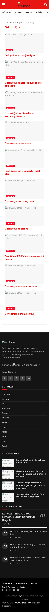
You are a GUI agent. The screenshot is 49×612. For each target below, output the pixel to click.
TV (3, 403)
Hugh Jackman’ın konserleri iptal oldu (22, 172)
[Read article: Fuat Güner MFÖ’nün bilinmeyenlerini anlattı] (24, 243)
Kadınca (6, 408)
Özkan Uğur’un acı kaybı (18, 143)
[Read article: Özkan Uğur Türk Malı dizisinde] (24, 274)
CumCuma (9, 22)
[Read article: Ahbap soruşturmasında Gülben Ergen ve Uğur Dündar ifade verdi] (8, 485)
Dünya (5, 413)
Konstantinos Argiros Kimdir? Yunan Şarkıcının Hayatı (18, 517)
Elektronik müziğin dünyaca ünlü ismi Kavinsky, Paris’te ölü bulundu (31, 474)
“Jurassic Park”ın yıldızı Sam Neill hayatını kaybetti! (30, 495)
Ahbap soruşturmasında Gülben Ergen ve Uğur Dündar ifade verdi (30, 485)
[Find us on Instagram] (16, 378)
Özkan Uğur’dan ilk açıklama (20, 201)
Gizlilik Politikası (8, 587)
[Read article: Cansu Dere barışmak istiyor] (24, 301)
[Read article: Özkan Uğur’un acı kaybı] (24, 131)
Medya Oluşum (22, 596)
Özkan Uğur (31, 22)
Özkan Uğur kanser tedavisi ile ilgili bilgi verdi (23, 84)
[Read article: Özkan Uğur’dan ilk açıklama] (24, 189)
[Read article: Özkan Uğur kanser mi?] (24, 216)
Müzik (39, 12)
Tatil (4, 436)
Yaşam (5, 399)
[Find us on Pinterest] (22, 378)
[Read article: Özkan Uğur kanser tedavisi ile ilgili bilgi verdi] (24, 70)
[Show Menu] (3, 4)
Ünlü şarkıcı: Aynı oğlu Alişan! (20, 55)
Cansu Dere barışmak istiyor (20, 313)
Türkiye (5, 417)
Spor (4, 441)
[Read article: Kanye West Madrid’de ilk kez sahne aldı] (8, 463)
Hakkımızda (21, 583)
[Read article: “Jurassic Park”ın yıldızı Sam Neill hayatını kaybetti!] (8, 497)
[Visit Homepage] (24, 4)
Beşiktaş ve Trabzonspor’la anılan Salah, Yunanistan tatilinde (28, 559)
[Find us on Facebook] (4, 378)
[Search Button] (45, 4)
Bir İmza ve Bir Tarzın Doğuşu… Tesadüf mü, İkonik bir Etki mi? (27, 546)
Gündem (6, 12)
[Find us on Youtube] (28, 378)
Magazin (20, 22)
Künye (34, 583)
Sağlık (4, 446)
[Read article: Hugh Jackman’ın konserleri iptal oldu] (24, 158)
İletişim (23, 587)
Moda (28, 12)
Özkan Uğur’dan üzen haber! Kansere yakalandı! (20, 115)
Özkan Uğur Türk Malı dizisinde (21, 286)
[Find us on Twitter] (10, 378)
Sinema (5, 427)
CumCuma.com (23, 602)
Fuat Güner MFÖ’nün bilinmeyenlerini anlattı (24, 258)
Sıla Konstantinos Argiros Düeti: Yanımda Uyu (28, 533)
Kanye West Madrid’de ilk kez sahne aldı (30, 461)
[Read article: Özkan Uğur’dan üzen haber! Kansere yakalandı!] (24, 100)
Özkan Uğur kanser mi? (17, 228)
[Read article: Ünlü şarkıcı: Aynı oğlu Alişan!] (24, 43)
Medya (18, 12)
